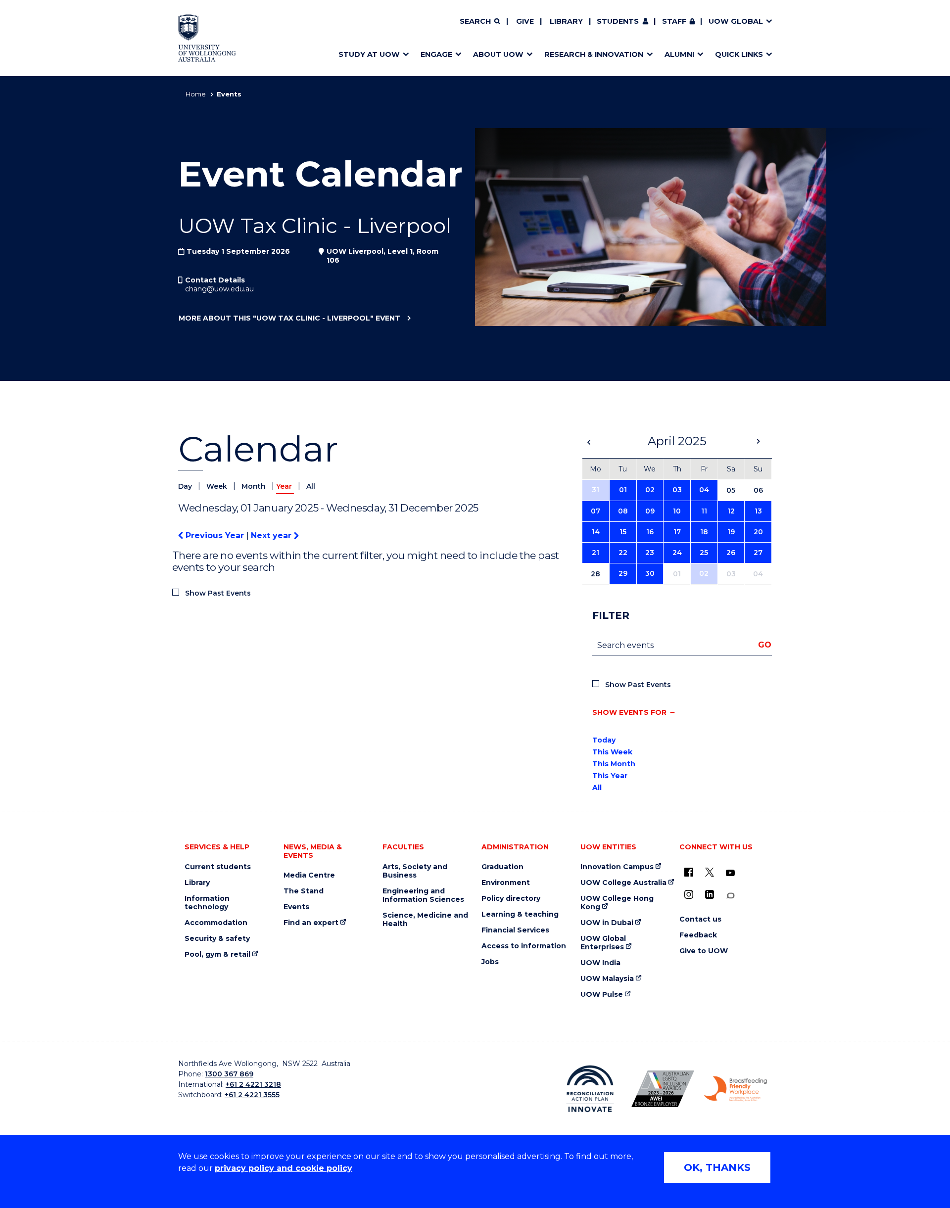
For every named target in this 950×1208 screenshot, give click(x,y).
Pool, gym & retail (217, 954)
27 (758, 552)
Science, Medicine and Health (425, 919)
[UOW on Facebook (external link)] (688, 872)
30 (650, 573)
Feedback (698, 935)
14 (596, 531)
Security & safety (217, 938)
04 (704, 489)
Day (186, 486)
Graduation (502, 867)
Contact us (700, 919)
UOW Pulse (601, 994)
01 (623, 489)
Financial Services (515, 930)
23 (649, 552)
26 (730, 552)
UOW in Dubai (606, 923)
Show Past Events (218, 593)
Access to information (523, 946)
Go (764, 645)
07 (595, 511)
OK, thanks (717, 1167)
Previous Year (214, 535)
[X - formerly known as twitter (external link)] (709, 872)
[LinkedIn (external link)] (709, 894)
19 (731, 531)
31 (595, 489)
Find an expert (311, 923)
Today (604, 740)
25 (704, 552)
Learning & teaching (520, 914)
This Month (613, 763)
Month (254, 486)
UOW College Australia (623, 883)
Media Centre (309, 875)
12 (731, 511)
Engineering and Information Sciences (423, 895)
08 (623, 511)
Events (296, 907)
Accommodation (216, 923)
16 (650, 531)
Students (618, 21)
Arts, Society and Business (414, 871)
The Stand (304, 891)
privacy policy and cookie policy (283, 1168)
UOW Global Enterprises (603, 942)
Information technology (207, 902)
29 (622, 573)
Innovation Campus (617, 867)
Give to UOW (703, 951)
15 (622, 531)
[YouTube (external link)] (730, 873)
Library (566, 21)
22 (622, 552)
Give (525, 21)
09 (650, 511)
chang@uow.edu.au (219, 288)
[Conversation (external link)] (730, 895)
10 (677, 511)
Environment (505, 883)
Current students (218, 867)
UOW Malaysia (607, 979)
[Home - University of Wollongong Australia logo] (207, 38)
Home (196, 94)
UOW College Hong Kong (617, 902)
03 (677, 489)
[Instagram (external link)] (688, 894)
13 (758, 511)
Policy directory (510, 898)
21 (595, 552)
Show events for (629, 712)
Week (217, 486)
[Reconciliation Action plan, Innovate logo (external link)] (590, 1089)
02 (650, 489)
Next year (272, 535)
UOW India (600, 963)
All (310, 486)
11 (704, 511)
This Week (612, 751)
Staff (674, 21)
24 (677, 552)
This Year (609, 775)
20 (758, 531)
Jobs (490, 962)
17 (677, 531)
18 (704, 531)
